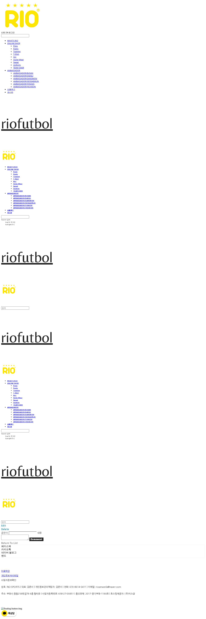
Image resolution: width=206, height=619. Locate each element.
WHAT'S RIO (12, 40)
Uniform (17, 65)
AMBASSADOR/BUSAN (23, 73)
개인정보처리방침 (9, 575)
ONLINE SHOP (13, 43)
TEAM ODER (18, 67)
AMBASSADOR (13, 70)
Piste (15, 46)
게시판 (10, 92)
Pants (15, 48)
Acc (14, 57)
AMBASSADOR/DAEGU (23, 75)
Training (17, 51)
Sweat (16, 62)
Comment (36, 539)
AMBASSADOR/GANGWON (25, 78)
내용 (39, 532)
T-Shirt (16, 54)
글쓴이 (4, 532)
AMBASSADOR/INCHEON (24, 86)
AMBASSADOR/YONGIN (23, 84)
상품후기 (11, 89)
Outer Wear (18, 59)
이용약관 (5, 571)
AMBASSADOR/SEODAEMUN (26, 81)
